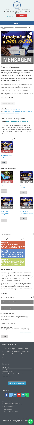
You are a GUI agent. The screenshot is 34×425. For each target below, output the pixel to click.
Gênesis (8, 113)
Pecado (12, 113)
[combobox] (17, 297)
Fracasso (3, 113)
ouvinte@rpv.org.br (7, 409)
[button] (30, 33)
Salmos (17, 113)
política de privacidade (25, 332)
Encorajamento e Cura (26, 111)
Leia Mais (4, 357)
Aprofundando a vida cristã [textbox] (16, 297)
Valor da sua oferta (7, 97)
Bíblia (5, 111)
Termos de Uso (6, 376)
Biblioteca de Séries (9, 27)
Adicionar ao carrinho (8, 103)
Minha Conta (11, 16)
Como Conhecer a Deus (13, 111)
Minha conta (5, 367)
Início (2, 27)
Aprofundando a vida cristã (21, 27)
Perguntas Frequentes (8, 371)
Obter (3, 162)
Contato (4, 369)
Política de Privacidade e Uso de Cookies (13, 373)
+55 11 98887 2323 (13, 411)
